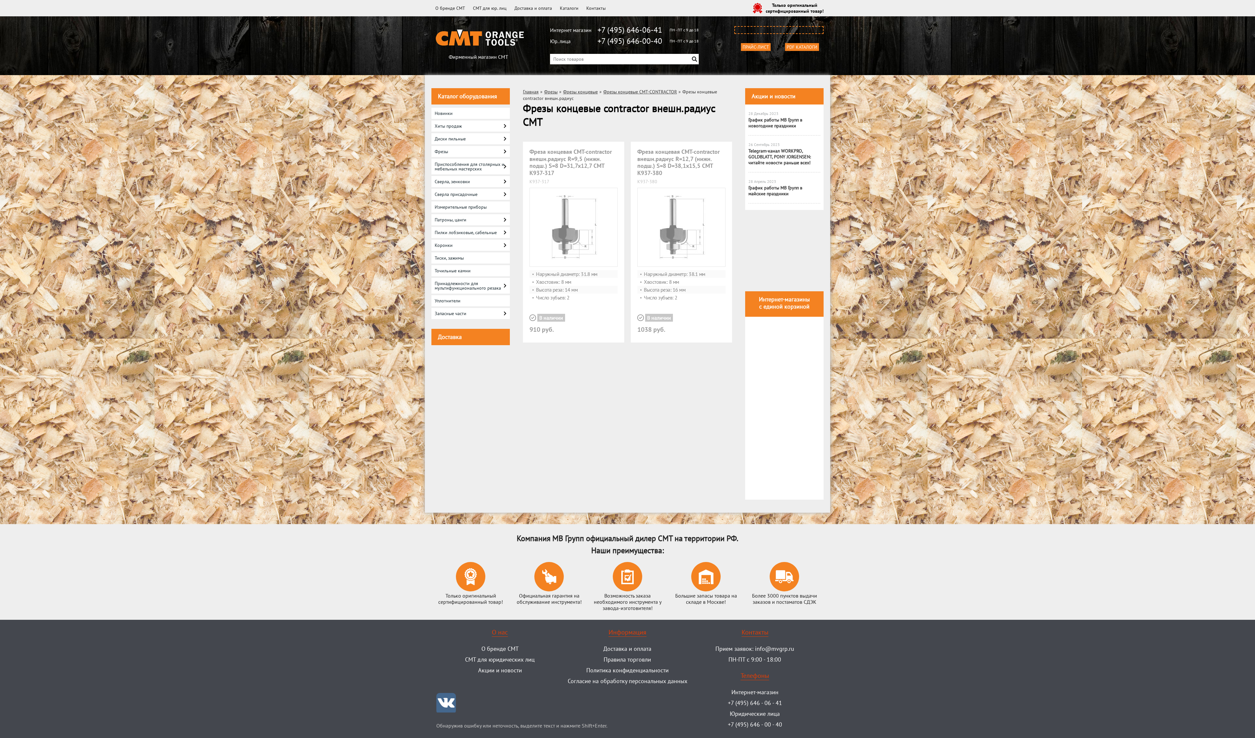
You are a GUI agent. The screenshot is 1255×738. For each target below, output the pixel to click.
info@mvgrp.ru (774, 648)
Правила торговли (627, 659)
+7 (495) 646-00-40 (629, 41)
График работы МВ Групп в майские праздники (775, 191)
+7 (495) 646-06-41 (629, 30)
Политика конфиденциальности (627, 670)
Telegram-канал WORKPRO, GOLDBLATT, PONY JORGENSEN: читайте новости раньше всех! (779, 157)
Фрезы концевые (580, 92)
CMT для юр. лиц (490, 8)
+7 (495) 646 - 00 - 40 (755, 724)
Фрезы (551, 92)
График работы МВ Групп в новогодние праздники (775, 123)
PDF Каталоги (802, 47)
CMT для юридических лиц (500, 659)
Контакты (596, 8)
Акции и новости (773, 96)
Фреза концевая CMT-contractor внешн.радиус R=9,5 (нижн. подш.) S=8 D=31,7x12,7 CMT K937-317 (570, 162)
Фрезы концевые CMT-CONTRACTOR (640, 92)
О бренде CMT (450, 8)
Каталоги (569, 8)
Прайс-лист (756, 47)
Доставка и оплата (533, 8)
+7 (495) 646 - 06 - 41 (755, 703)
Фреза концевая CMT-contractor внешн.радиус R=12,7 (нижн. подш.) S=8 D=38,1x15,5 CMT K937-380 (678, 162)
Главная (531, 92)
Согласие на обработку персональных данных (627, 681)
